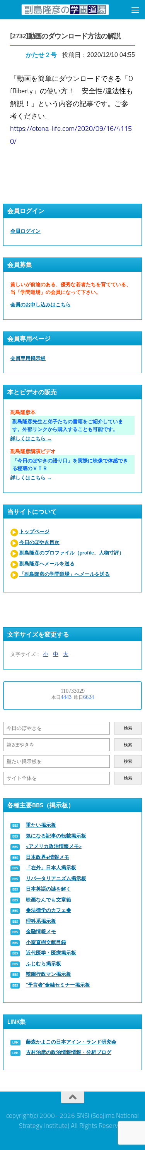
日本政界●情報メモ (47, 857)
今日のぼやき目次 (39, 542)
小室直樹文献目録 (46, 942)
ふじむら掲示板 (43, 963)
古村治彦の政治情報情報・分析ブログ (68, 1052)
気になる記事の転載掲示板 (56, 836)
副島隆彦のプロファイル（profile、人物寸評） (71, 553)
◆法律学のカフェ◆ (48, 910)
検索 (128, 728)
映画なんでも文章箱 (48, 900)
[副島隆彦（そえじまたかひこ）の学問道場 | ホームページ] (65, 9)
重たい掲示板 (41, 825)
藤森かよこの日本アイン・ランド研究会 (71, 1042)
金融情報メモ (41, 931)
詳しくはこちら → (31, 438)
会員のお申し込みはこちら (40, 304)
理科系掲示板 (41, 921)
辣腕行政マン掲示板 (48, 974)
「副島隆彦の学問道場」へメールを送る (64, 574)
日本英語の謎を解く (48, 889)
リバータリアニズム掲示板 (56, 878)
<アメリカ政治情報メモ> (54, 846)
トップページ (34, 531)
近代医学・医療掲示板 (51, 953)
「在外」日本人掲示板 (51, 867)
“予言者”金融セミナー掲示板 (58, 985)
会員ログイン (25, 231)
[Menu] (135, 9)
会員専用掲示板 (28, 358)
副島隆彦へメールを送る (47, 563)
